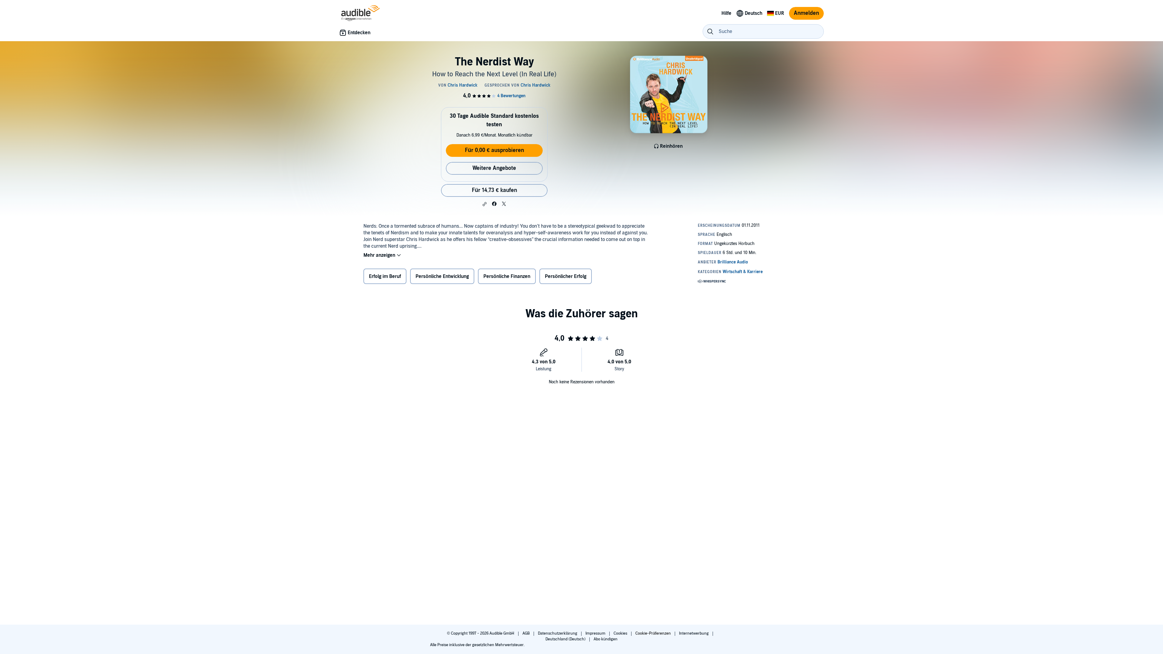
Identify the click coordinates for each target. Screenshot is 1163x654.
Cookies (621, 633)
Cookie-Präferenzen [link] (653, 633)
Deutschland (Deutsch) (565, 639)
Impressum (595, 633)
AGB (526, 633)
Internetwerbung (694, 633)
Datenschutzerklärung (558, 633)
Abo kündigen (606, 639)
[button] (484, 204)
